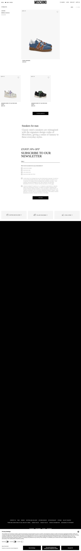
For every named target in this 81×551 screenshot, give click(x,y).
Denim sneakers (26, 60)
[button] (40, 113)
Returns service (43, 520)
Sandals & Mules (5, 12)
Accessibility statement (67, 522)
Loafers (3, 10)
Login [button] (67, 2)
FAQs (18, 520)
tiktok (43, 528)
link (52, 183)
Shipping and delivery (31, 520)
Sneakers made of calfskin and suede (9, 104)
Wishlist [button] (72, 2)
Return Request (52, 520)
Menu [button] (2, 2)
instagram (38, 528)
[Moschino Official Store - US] (40, 2)
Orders (23, 520)
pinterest (49, 528)
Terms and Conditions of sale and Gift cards (18, 522)
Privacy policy (44, 522)
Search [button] (63, 2)
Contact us (13, 520)
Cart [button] (77, 2)
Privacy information (54, 522)
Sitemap (60, 520)
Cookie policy (35, 522)
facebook (31, 528)
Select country (67, 520)
